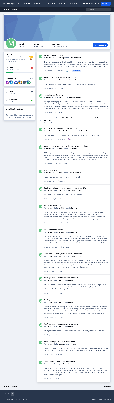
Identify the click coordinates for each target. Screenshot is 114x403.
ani (60, 280)
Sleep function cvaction (53, 205)
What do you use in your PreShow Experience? (63, 254)
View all (30, 78)
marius (48, 58)
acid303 (61, 208)
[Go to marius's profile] (40, 56)
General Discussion (75, 80)
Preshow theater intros (53, 55)
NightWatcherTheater (66, 131)
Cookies (17, 399)
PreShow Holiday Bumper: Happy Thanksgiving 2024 (65, 188)
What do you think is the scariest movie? (60, 77)
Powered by (101, 399)
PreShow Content (77, 58)
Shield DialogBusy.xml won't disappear (76, 118)
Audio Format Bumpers (53, 95)
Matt (60, 80)
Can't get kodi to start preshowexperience (61, 278)
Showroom (73, 149)
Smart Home (85, 131)
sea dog (61, 58)
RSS (25, 399)
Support (74, 208)
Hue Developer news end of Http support (60, 128)
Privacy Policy (9, 399)
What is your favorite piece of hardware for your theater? (67, 146)
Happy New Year (51, 170)
